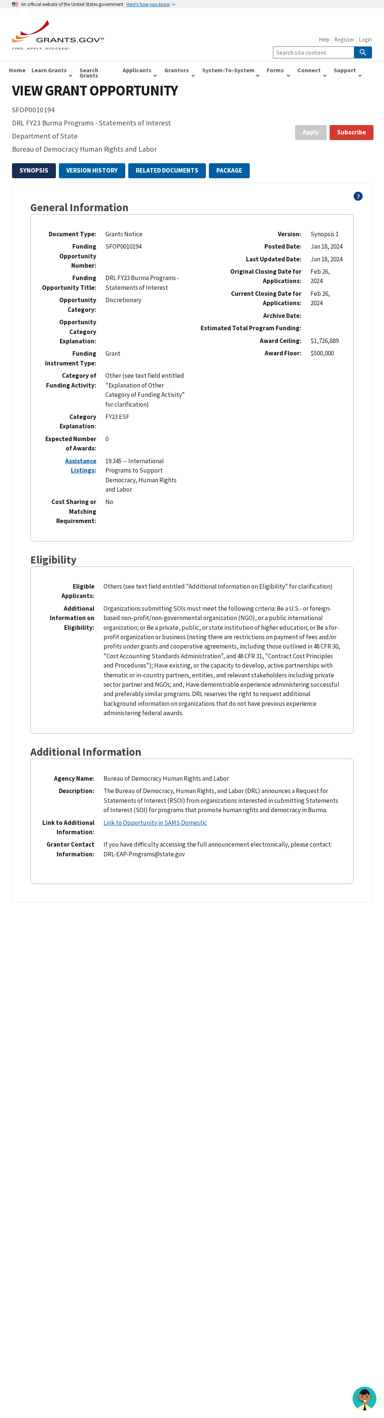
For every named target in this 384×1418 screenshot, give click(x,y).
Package (229, 170)
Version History (92, 170)
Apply (311, 132)
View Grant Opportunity (95, 90)
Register (344, 39)
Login (365, 39)
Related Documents (167, 170)
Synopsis (34, 170)
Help (324, 39)
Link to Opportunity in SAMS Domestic (155, 823)
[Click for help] (358, 198)
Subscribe (351, 132)
